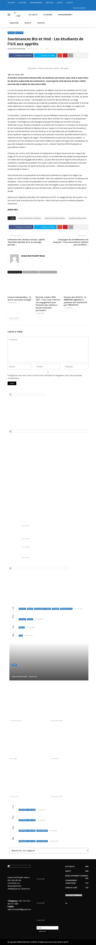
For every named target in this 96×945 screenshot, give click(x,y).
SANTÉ (14, 665)
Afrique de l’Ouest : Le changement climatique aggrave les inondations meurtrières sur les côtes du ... (49, 837)
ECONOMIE (22, 3)
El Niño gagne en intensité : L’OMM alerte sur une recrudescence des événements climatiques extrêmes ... (48, 816)
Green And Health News (17, 49)
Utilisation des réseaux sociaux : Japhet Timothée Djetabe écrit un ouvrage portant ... (26, 242)
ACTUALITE (11, 3)
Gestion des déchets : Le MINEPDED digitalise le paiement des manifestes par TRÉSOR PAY (75, 301)
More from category (48, 272)
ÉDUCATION (19, 32)
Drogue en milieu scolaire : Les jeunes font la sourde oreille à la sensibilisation (27, 792)
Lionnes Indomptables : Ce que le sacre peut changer (19, 298)
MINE (20, 635)
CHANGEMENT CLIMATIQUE (27, 810)
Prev (11, 318)
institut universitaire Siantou (55, 218)
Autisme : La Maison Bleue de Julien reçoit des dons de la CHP (69, 792)
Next (16, 318)
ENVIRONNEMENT (36, 3)
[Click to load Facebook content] (66, 903)
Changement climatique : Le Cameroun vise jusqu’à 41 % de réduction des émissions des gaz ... (50, 826)
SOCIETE (60, 3)
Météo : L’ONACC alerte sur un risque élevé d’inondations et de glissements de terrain (52, 805)
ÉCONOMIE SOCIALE (66, 609)
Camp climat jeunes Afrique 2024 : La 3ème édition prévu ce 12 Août (68, 754)
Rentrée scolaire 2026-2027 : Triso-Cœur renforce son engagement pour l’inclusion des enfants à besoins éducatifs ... (53, 534)
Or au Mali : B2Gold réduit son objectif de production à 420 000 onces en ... (54, 554)
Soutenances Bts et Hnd (77, 218)
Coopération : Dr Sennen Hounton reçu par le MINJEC (27, 716)
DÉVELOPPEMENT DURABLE (42, 609)
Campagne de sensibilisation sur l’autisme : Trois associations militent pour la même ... (70, 242)
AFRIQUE (30, 609)
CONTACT (69, 3)
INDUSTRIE (49, 3)
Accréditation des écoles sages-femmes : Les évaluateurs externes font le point (27, 754)
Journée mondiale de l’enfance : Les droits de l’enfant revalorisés (69, 716)
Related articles (15, 272)
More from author (30, 272)
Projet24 (65, 942)
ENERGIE (21, 627)
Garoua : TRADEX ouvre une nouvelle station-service (44, 544)
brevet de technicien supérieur (30, 218)
